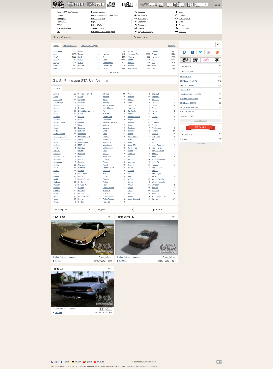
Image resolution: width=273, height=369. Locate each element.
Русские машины (98, 12)
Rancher (131, 113)
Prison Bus (132, 105)
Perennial (106, 170)
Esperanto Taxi (84, 136)
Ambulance (57, 99)
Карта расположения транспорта (104, 15)
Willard (155, 176)
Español (88, 361)
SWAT (130, 139)
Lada (105, 59)
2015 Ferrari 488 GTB (188, 103)
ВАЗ (153, 59)
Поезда (141, 28)
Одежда (182, 25)
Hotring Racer (83, 196)
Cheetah (56, 190)
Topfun (154, 116)
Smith (130, 173)
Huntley (81, 199)
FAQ (58, 31)
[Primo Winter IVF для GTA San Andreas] (146, 237)
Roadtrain (131, 128)
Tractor (154, 125)
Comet (80, 96)
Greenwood (82, 173)
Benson (56, 125)
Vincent (155, 153)
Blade (55, 128)
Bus (54, 173)
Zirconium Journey (159, 196)
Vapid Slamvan (158, 150)
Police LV (106, 193)
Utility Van (156, 136)
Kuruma (106, 113)
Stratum (131, 185)
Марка (56, 45)
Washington (156, 173)
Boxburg (56, 145)
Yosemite (155, 190)
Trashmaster (157, 128)
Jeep (105, 57)
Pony (130, 94)
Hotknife (81, 190)
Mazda (130, 51)
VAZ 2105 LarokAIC (187, 85)
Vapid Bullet (156, 142)
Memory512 (61, 18)
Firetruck (81, 153)
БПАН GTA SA (96, 25)
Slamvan (131, 170)
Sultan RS (131, 193)
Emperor (81, 128)
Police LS (106, 190)
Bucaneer (57, 159)
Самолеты (142, 25)
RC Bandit (132, 111)
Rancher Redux (134, 116)
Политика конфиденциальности (144, 366)
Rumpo (130, 133)
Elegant (81, 122)
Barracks (56, 116)
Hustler (81, 202)
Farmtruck (82, 148)
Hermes (81, 176)
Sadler (130, 150)
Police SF (106, 202)
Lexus (105, 68)
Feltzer (80, 150)
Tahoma (155, 102)
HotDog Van (83, 185)
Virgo (154, 156)
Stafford (131, 179)
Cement (56, 187)
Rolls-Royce (132, 68)
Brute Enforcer (59, 156)
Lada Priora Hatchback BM (190, 94)
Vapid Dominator (158, 145)
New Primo (59, 216)
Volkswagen (157, 57)
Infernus (106, 94)
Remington (132, 122)
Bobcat (56, 142)
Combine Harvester (85, 94)
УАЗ (153, 68)
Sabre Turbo (132, 148)
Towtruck (155, 122)
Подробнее (200, 143)
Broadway (57, 153)
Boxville (56, 148)
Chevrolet (57, 68)
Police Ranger (108, 199)
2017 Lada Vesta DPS (188, 81)
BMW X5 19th (185, 89)
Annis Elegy (58, 102)
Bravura (56, 150)
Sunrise (131, 196)
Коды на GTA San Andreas (67, 12)
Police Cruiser (108, 187)
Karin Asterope (108, 105)
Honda (80, 68)
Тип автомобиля (69, 45)
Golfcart (81, 170)
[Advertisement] (136, 337)
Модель (56, 88)
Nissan (130, 59)
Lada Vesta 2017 (186, 116)
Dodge (80, 51)
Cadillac (56, 65)
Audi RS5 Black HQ (187, 111)
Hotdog (81, 187)
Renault (131, 65)
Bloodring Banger (60, 136)
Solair (130, 176)
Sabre (130, 142)
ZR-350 (155, 193)
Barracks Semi (59, 122)
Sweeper (155, 99)
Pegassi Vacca (108, 167)
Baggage (57, 108)
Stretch (130, 187)
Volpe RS (155, 162)
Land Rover (107, 65)
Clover (56, 193)
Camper (56, 185)
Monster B (107, 142)
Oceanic (106, 159)
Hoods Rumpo (83, 179)
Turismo (155, 130)
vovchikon (123, 260)
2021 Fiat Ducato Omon (189, 98)
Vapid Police (157, 148)
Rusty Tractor (133, 136)
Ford (80, 57)
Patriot (105, 165)
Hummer (106, 51)
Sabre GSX (132, 145)
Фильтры (171, 45)
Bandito (56, 111)
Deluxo (81, 108)
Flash (80, 156)
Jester (105, 99)
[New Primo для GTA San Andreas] (82, 237)
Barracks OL (58, 119)
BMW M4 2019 (185, 76)
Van (153, 139)
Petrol (105, 173)
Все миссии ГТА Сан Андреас (103, 31)
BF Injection (58, 105)
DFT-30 (81, 105)
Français (67, 361)
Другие (155, 199)
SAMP (59, 25)
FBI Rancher (83, 142)
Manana (106, 128)
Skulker (130, 167)
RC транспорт (184, 28)
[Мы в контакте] (184, 52)
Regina (130, 119)
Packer (105, 162)
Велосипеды (143, 18)
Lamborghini (108, 62)
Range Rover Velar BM (189, 107)
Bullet (55, 167)
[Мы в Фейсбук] (192, 52)
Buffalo (56, 165)
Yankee (155, 187)
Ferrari (80, 54)
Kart (104, 111)
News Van (107, 156)
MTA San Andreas (64, 28)
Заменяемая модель (89, 45)
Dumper (81, 116)
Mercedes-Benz (134, 54)
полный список (201, 120)
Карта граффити (98, 18)
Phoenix (106, 176)
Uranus (155, 133)
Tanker (154, 111)
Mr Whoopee (108, 148)
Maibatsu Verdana (110, 122)
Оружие (182, 15)
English (56, 361)
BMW (55, 57)
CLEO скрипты (185, 18)
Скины (181, 21)
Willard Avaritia (158, 179)
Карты (93, 21)
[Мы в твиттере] (200, 52)
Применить (157, 209)
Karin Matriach (108, 108)
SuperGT (155, 94)
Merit (105, 130)
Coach (56, 199)
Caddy (56, 179)
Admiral (56, 94)
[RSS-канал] (217, 52)
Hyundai (106, 54)
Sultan (130, 190)
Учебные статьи (97, 28)
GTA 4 (80, 59)
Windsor (155, 185)
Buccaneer (57, 162)
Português (100, 361)
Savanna (131, 159)
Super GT (155, 96)
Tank (154, 108)
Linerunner (107, 119)
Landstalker (107, 116)
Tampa (154, 105)
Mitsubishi (131, 57)
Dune (80, 119)
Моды (181, 12)
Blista (55, 130)
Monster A (107, 139)
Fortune (81, 162)
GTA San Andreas (59, 257)
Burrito (56, 170)
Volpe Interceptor (158, 159)
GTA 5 (80, 62)
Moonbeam (107, 145)
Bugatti (56, 62)
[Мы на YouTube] (209, 52)
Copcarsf (81, 102)
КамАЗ (154, 65)
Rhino (130, 125)
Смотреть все (114, 72)
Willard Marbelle (158, 182)
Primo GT (58, 268)
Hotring (81, 193)
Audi (55, 54)
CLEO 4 (60, 15)
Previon (131, 99)
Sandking (131, 153)
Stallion (130, 182)
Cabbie (56, 176)
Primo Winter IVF (126, 216)
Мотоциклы (142, 15)
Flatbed (81, 159)
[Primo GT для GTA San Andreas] (82, 289)
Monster (106, 136)
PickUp (105, 182)
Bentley (56, 59)
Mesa (105, 133)
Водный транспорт (145, 31)
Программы (61, 21)
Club (55, 196)
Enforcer (81, 130)
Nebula (105, 153)
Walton (155, 170)
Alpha (55, 96)
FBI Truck (81, 145)
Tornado (155, 119)
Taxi (153, 113)
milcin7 (184, 139)
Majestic (106, 125)
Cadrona (56, 182)
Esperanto (82, 133)
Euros (80, 139)
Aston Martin (58, 51)
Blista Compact (59, 133)
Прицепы (182, 31)
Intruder (106, 96)
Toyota (154, 54)
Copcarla (81, 99)
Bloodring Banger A (61, 139)
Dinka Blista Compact (86, 111)
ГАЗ (153, 62)
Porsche (131, 62)
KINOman (58, 312)
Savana (131, 156)
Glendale (81, 165)
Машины (141, 12)
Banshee (56, 113)
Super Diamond (134, 199)
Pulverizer (131, 108)
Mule (105, 150)
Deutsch (78, 361)
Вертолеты (142, 21)
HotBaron (82, 182)
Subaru (155, 51)
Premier (131, 96)
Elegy (80, 125)
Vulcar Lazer (157, 167)
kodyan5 (58, 260)
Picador (106, 179)
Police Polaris (108, 196)
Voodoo (155, 165)
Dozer (80, 113)
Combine (57, 202)
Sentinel (131, 165)
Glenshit (81, 167)
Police (105, 185)
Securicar (131, 162)
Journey (106, 102)
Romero (131, 130)
